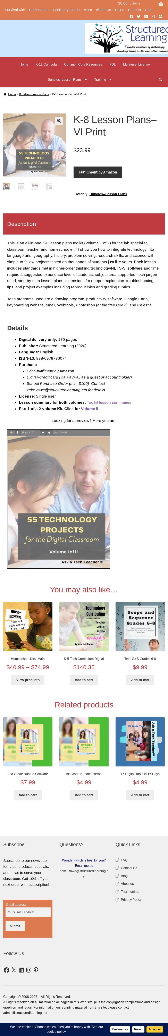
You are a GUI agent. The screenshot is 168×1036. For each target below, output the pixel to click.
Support (134, 10)
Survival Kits (15, 10)
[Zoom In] (49, 432)
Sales (119, 10)
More (88, 10)
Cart (148, 10)
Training (100, 79)
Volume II (89, 409)
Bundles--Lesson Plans (34, 94)
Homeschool (39, 10)
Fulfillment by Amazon (98, 172)
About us (127, 883)
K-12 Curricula (46, 64)
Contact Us (129, 868)
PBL (112, 64)
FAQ (124, 860)
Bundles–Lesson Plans (65, 79)
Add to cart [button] (84, 680)
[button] (59, 121)
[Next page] (18, 432)
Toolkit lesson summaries (109, 402)
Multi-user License (136, 64)
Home (23, 64)
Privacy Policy (131, 899)
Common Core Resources (83, 64)
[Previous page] (11, 432)
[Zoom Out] (43, 432)
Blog (124, 876)
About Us (103, 10)
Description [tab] (21, 224)
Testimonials (130, 891)
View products (28, 680)
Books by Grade (66, 10)
